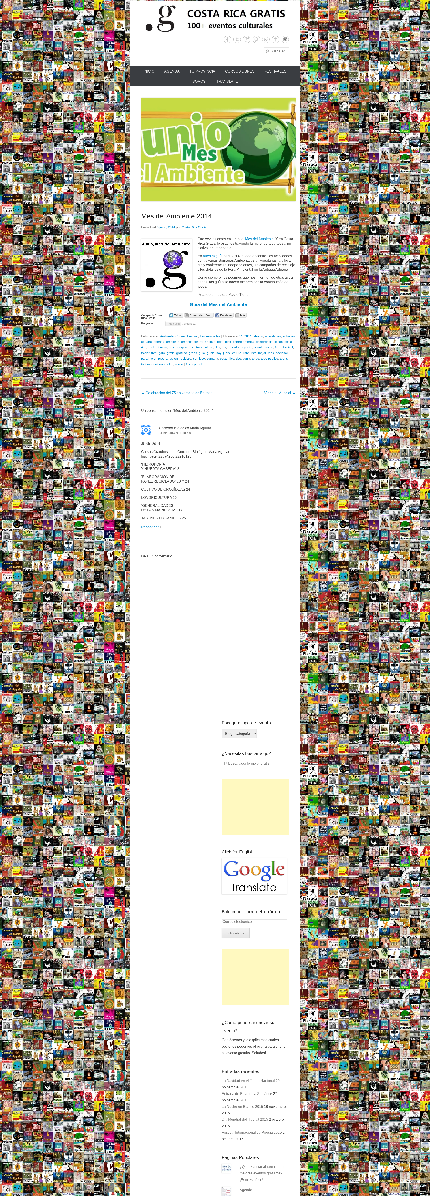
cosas (278, 341)
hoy (218, 353)
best (220, 341)
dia (224, 347)
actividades (273, 336)
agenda (159, 341)
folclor (145, 353)
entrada (233, 347)
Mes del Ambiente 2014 (176, 216)
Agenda (172, 71)
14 (241, 336)
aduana (146, 341)
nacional (282, 353)
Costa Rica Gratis (194, 227)
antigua (210, 341)
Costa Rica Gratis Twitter (237, 39)
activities (289, 336)
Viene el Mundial (280, 393)
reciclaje (185, 358)
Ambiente (167, 336)
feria (278, 347)
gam (162, 353)
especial (246, 347)
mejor (262, 353)
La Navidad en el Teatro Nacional (248, 1081)
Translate (227, 81)
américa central (192, 341)
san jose (199, 358)
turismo (146, 364)
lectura (236, 353)
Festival (192, 336)
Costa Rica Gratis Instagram (285, 39)
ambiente (172, 341)
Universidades (210, 336)
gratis (170, 353)
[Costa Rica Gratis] (215, 18)
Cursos (180, 336)
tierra (246, 358)
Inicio (149, 71)
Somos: (199, 81)
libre (246, 353)
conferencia (264, 341)
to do (255, 358)
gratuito (181, 353)
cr (170, 347)
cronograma (181, 347)
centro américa (243, 341)
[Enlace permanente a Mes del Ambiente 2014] (218, 149)
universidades (163, 364)
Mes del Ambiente (259, 239)
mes (271, 353)
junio (226, 353)
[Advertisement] (255, 807)
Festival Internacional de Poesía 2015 (252, 1132)
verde (179, 364)
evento (268, 347)
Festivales (275, 71)
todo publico (269, 358)
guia (202, 353)
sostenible (227, 358)
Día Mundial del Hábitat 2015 (245, 1119)
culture (208, 347)
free (154, 353)
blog (228, 341)
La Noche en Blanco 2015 (242, 1107)
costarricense (157, 347)
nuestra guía (213, 256)
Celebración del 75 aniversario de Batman (177, 393)
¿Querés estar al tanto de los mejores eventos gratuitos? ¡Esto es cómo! (262, 1173)
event (258, 347)
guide (211, 353)
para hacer (148, 358)
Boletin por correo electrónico (251, 911)
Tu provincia (202, 71)
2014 (248, 336)
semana (212, 358)
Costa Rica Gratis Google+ (246, 39)
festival (288, 347)
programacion (168, 358)
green (193, 353)
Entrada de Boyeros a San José (247, 1094)
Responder (150, 527)
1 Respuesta (195, 364)
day (217, 347)
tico (238, 358)
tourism (285, 358)
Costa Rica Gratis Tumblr (275, 39)
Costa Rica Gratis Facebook (227, 39)
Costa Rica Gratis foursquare (266, 39)
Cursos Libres (240, 71)
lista (253, 353)
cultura (197, 347)
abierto (258, 336)
